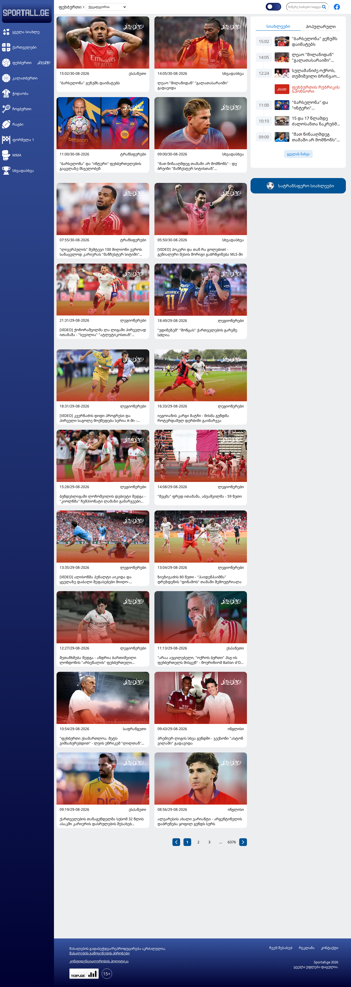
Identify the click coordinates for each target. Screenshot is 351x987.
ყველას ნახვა (298, 154)
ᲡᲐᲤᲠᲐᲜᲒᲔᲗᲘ (134, 729)
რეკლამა (307, 947)
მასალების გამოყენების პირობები (99, 953)
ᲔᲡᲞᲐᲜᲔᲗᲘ (137, 73)
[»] (243, 842)
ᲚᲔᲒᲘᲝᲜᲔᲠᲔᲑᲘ (133, 320)
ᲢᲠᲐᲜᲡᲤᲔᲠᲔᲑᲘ (133, 154)
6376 (232, 842)
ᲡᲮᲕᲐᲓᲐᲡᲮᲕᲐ (233, 73)
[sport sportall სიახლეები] (337, 7)
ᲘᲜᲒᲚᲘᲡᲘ (236, 729)
